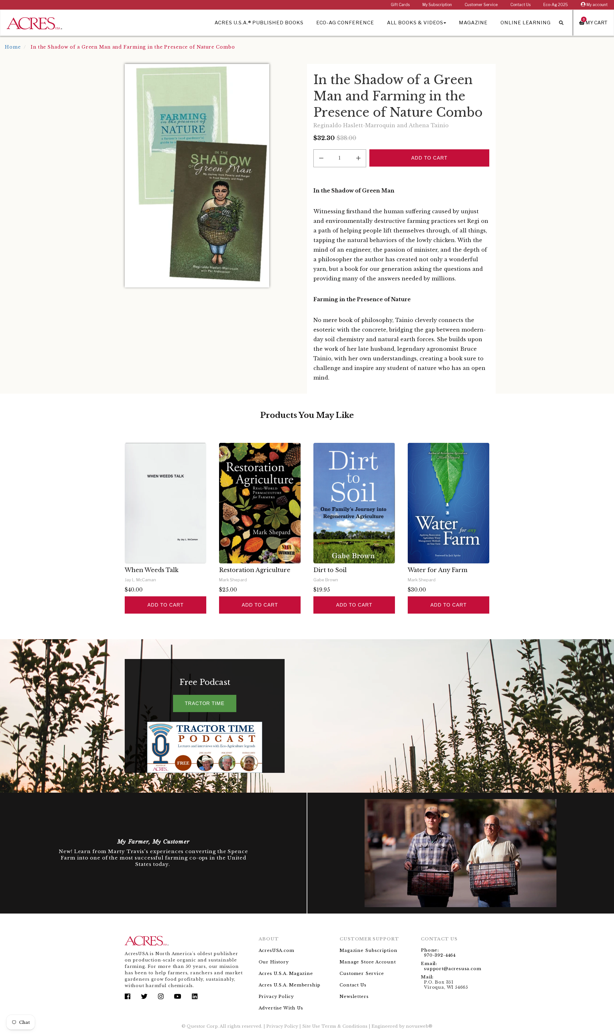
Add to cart (165, 605)
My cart (595, 23)
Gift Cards (400, 4)
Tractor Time (204, 703)
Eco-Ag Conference (345, 23)
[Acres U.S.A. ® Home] (34, 22)
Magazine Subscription (368, 950)
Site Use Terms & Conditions (334, 1026)
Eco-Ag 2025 (555, 4)
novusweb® (419, 1026)
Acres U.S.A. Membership (290, 985)
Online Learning (525, 23)
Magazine (473, 23)
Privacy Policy (276, 996)
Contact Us (520, 4)
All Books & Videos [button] (415, 23)
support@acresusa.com (452, 968)
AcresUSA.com (276, 950)
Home (13, 47)
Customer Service (481, 4)
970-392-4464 (440, 955)
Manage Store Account (368, 962)
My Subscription (437, 4)
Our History (274, 962)
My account (597, 4)
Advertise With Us (281, 1008)
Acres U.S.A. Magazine (286, 973)
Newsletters (354, 996)
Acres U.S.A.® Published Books (259, 23)
